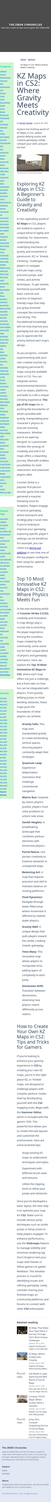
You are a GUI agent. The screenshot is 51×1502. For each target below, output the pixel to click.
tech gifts (3, 318)
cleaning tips (4, 243)
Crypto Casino (5, 467)
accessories (4, 221)
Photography (4, 118)
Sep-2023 (3, 767)
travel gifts (4, 315)
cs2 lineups (4, 606)
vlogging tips (4, 324)
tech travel (4, 277)
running (3, 650)
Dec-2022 (3, 726)
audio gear (4, 271)
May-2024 (3, 732)
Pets (1, 131)
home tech (4, 196)
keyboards (4, 405)
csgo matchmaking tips (5, 593)
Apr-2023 (3, 711)
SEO (1, 121)
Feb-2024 (3, 754)
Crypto (2, 377)
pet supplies (4, 230)
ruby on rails (4, 562)
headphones (4, 417)
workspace (4, 205)
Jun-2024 (3, 748)
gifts (1, 349)
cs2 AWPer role (5, 531)
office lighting (5, 402)
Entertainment (5, 78)
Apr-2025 (3, 779)
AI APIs (2, 380)
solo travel (4, 622)
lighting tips (4, 371)
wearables (4, 311)
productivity (4, 258)
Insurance (3, 81)
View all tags (5, 675)
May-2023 (3, 704)
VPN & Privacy (5, 268)
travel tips (3, 396)
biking (2, 352)
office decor (4, 171)
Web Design (4, 115)
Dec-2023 (3, 742)
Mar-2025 (3, 782)
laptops (2, 414)
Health (2, 106)
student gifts (4, 374)
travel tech (4, 430)
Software (3, 71)
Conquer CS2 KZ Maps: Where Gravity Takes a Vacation (37, 1401)
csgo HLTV (4, 587)
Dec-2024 (3, 701)
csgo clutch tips (5, 559)
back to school (5, 308)
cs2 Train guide (5, 609)
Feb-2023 (3, 760)
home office (4, 339)
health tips (4, 355)
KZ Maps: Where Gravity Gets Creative (37, 1357)
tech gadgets (4, 137)
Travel (2, 96)
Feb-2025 (3, 776)
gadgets (3, 265)
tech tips (3, 240)
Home (23, 59)
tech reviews (4, 246)
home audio (4, 262)
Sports (2, 109)
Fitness (2, 134)
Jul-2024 (3, 714)
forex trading (4, 612)
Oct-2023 (3, 707)
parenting (3, 299)
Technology (4, 124)
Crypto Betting (5, 477)
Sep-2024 (3, 773)
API (1, 486)
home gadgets (5, 433)
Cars (1, 90)
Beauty (2, 112)
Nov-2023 (3, 770)
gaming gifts (4, 330)
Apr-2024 (3, 735)
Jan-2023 (3, 717)
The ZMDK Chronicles (25, 24)
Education (3, 127)
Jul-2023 (3, 757)
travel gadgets (5, 327)
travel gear (4, 321)
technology (4, 190)
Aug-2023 (3, 729)
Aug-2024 (3, 720)
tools (2, 293)
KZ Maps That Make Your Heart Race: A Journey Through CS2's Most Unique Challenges (38, 1334)
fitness (2, 296)
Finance (3, 93)
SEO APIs (3, 140)
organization (4, 421)
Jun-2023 (3, 739)
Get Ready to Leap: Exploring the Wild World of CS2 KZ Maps (38, 1378)
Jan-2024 (3, 764)
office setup (4, 439)
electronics (4, 399)
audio (2, 436)
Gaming (31, 59)
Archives (6, 1473)
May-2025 (3, 785)
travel (2, 180)
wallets (2, 427)
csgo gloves (4, 672)
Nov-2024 (3, 745)
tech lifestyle (4, 424)
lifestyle (3, 249)
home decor (4, 224)
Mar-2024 (3, 751)
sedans (2, 578)
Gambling (3, 193)
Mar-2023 (3, 723)
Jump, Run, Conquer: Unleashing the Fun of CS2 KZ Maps (38, 1424)
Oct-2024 (3, 698)
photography (4, 227)
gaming (2, 155)
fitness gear (4, 274)
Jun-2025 (3, 789)
